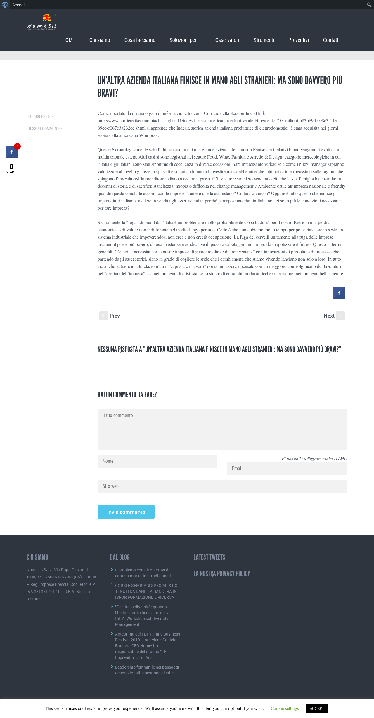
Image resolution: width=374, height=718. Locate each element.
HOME (68, 40)
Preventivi (298, 40)
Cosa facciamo (139, 40)
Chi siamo (99, 40)
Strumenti (264, 40)
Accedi (18, 4)
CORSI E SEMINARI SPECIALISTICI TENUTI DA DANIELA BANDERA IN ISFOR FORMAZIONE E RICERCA (147, 591)
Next (333, 315)
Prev (111, 315)
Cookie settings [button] (285, 708)
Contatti (331, 40)
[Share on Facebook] (339, 297)
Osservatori (227, 40)
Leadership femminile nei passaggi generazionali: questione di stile (147, 670)
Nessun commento (44, 128)
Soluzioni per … (185, 40)
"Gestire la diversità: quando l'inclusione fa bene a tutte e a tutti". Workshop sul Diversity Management (142, 615)
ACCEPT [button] (317, 708)
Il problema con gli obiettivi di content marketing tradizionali (143, 572)
